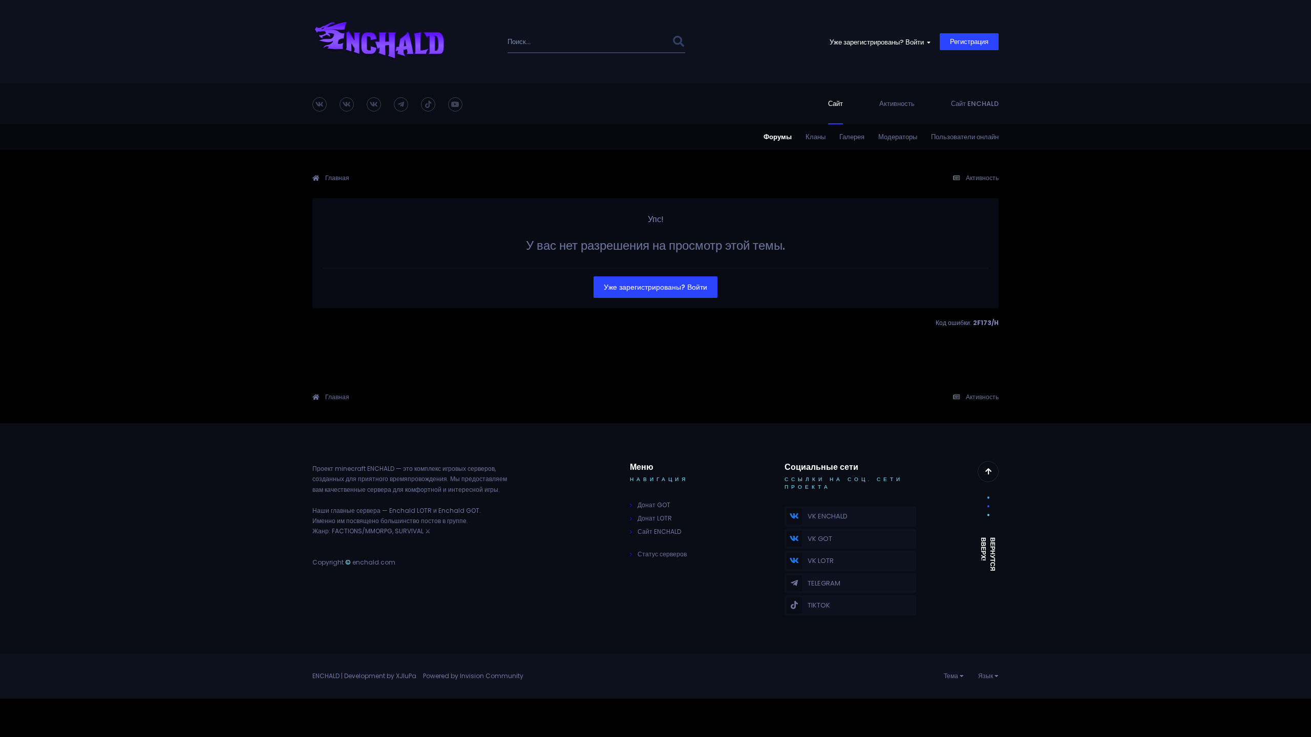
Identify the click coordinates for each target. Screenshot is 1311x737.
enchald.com (373, 562)
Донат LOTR (655, 518)
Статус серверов (662, 554)
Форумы (778, 137)
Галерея (851, 137)
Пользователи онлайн (965, 137)
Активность (897, 104)
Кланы (816, 137)
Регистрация (969, 42)
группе (457, 520)
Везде (649, 41)
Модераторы (897, 137)
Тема (952, 675)
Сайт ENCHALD (975, 104)
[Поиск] (678, 41)
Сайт (835, 104)
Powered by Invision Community (473, 675)
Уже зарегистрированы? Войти (878, 42)
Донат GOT (654, 505)
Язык (986, 675)
